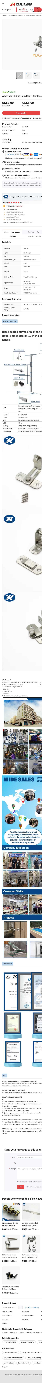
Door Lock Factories (10, 1353)
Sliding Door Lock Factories (31, 1353)
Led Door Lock (8, 1363)
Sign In (5, 222)
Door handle (6, 1316)
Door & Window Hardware (33, 15)
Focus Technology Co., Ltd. (27, 1374)
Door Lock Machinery (34, 1358)
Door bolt (5, 1319)
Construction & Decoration (15, 15)
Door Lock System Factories (13, 1358)
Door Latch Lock (23, 1363)
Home (4, 15)
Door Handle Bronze (27, 1342)
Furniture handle (27, 1316)
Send (20, 1187)
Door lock (25, 1319)
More (4, 1367)
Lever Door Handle (10, 1342)
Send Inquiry (21, 113)
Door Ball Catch (7, 1312)
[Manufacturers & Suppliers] (21, 4)
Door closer (25, 1312)
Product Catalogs (32, 1307)
